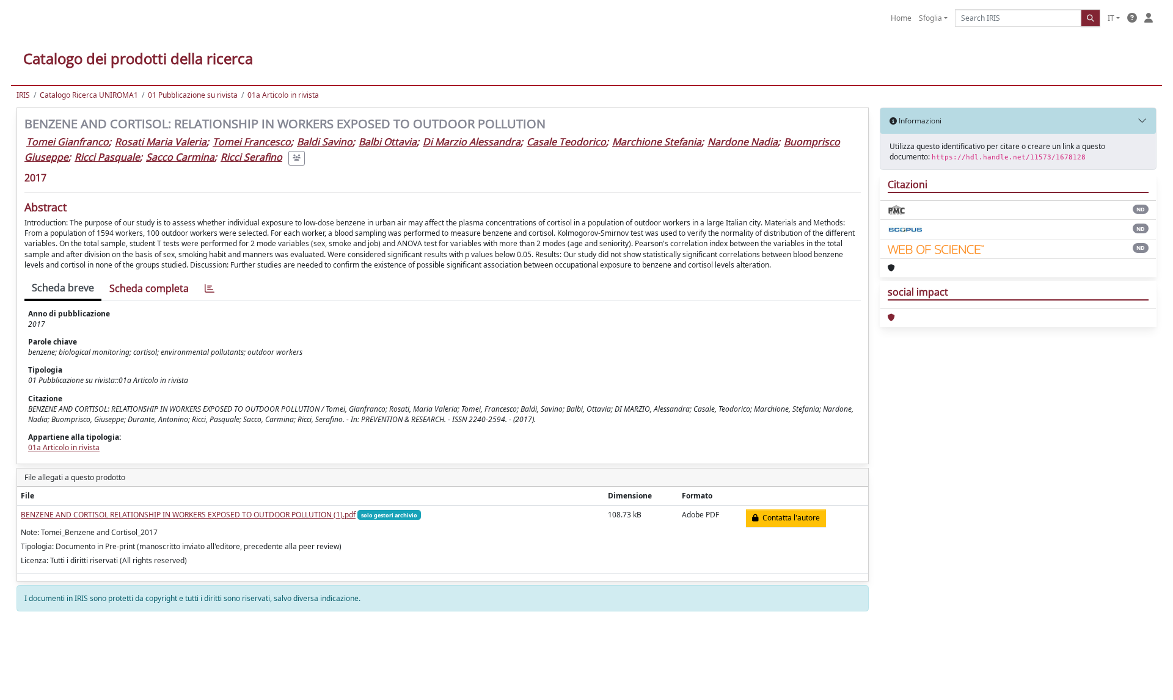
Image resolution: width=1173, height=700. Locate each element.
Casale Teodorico (566, 141)
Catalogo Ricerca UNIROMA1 (89, 95)
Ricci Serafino (251, 157)
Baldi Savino (325, 141)
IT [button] (1111, 18)
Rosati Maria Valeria (160, 141)
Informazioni (919, 120)
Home (901, 18)
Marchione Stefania (656, 141)
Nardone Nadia (742, 141)
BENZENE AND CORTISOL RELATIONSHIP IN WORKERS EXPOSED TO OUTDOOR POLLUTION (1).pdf (188, 514)
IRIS (23, 95)
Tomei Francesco (252, 141)
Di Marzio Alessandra (472, 141)
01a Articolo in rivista (283, 95)
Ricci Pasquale (107, 157)
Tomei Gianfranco (67, 141)
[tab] (209, 288)
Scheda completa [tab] (149, 288)
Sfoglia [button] (930, 18)
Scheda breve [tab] (63, 287)
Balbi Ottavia (388, 141)
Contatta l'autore (789, 517)
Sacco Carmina (180, 157)
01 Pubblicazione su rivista (193, 95)
